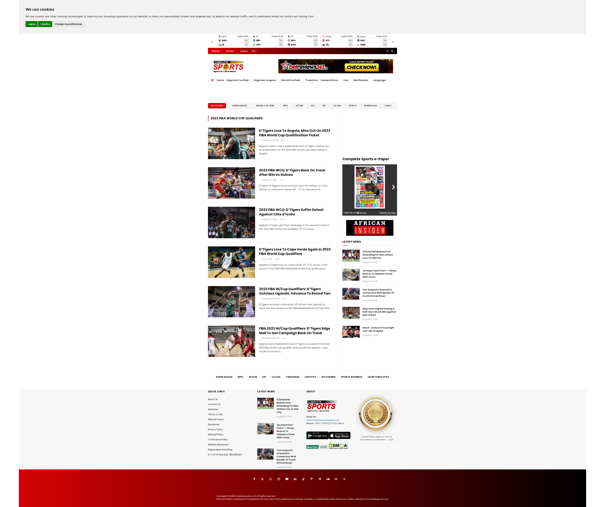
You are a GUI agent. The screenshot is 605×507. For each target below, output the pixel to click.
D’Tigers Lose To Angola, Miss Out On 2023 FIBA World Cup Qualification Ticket (294, 132)
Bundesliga (370, 105)
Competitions (329, 80)
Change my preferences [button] (68, 24)
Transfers (311, 80)
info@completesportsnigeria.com (322, 420)
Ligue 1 (388, 105)
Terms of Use (215, 414)
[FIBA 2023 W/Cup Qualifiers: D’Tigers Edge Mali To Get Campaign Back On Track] (231, 341)
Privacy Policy (215, 429)
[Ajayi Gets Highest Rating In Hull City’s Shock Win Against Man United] (351, 313)
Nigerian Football (238, 80)
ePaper (244, 51)
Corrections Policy (218, 439)
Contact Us (214, 404)
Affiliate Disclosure (218, 444)
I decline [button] (45, 24)
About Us (213, 399)
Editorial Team (216, 419)
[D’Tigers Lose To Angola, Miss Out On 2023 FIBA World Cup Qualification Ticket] (231, 143)
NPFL (285, 105)
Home (220, 80)
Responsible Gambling (220, 449)
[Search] (391, 51)
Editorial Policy (215, 434)
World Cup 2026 (265, 105)
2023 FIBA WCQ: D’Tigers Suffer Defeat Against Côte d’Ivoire (291, 212)
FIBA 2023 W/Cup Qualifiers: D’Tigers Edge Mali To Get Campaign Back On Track (294, 330)
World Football (290, 80)
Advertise (213, 409)
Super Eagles (239, 105)
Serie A (352, 105)
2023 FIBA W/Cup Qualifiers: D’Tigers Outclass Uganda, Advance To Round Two (295, 291)
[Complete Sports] (228, 67)
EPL (324, 105)
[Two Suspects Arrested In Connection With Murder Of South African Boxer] (351, 294)
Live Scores (216, 105)
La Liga (337, 105)
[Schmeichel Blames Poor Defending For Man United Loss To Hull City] (351, 256)
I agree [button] (31, 24)
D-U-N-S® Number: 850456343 (225, 454)
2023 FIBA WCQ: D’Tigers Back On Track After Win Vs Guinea (292, 172)
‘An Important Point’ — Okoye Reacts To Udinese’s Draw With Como (379, 274)
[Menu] (212, 80)
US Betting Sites (378, 377)
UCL (313, 105)
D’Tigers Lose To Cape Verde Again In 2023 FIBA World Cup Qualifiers (295, 251)
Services (230, 51)
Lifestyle (310, 377)
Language (379, 80)
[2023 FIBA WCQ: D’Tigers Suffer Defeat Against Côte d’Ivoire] (231, 222)
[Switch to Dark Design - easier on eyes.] (387, 51)
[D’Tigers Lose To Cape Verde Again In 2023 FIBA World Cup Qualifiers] (231, 262)
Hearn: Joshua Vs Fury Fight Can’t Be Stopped (378, 329)
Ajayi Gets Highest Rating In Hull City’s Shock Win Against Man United (379, 312)
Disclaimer (213, 424)
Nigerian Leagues (265, 80)
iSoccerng (329, 377)
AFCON (299, 105)
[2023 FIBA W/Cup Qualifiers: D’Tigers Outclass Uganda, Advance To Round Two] (231, 302)
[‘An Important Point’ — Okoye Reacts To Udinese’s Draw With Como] (351, 275)
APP (253, 51)
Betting (215, 51)
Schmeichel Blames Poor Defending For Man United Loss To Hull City (378, 254)
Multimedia (361, 80)
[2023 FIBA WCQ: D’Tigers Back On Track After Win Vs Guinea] (231, 183)
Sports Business (352, 377)
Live (345, 80)
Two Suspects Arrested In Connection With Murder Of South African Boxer (378, 293)
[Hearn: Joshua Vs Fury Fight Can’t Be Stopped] (351, 332)
